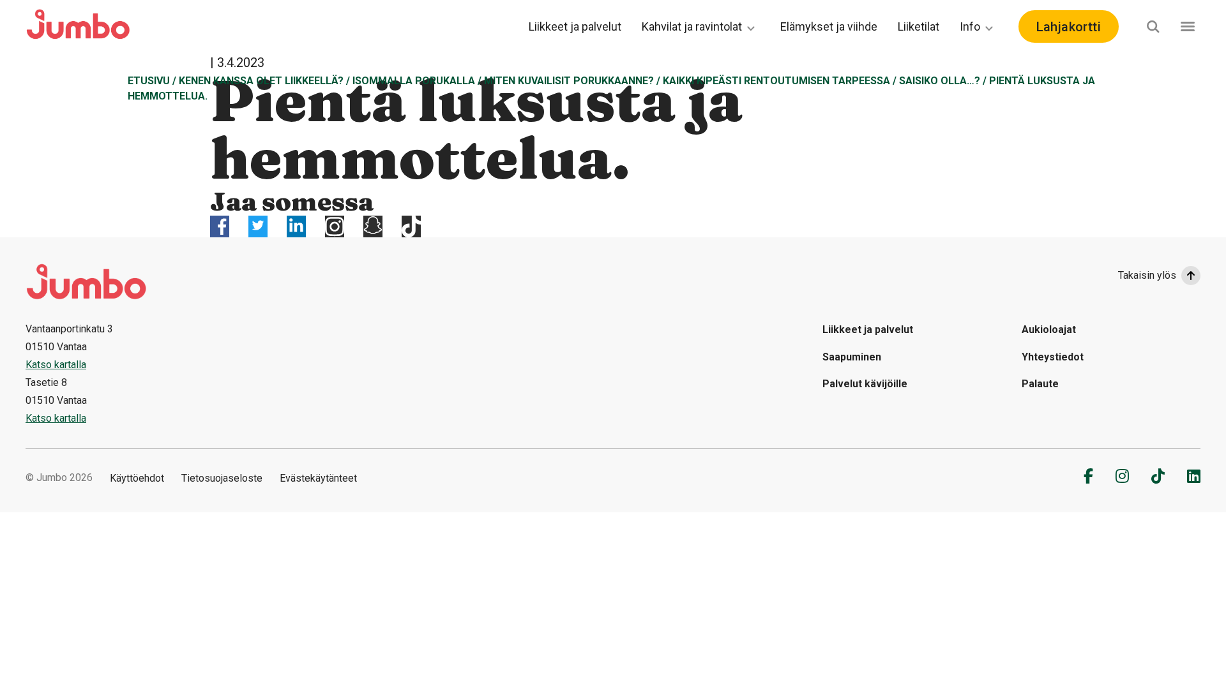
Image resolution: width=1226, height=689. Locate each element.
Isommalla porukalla (413, 81)
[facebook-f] (1088, 476)
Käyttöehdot (137, 478)
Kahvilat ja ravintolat (692, 26)
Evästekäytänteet (318, 478)
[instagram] (1122, 476)
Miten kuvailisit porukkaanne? (569, 81)
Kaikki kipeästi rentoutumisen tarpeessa (776, 81)
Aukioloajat (1049, 329)
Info (970, 26)
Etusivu (149, 81)
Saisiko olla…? (939, 81)
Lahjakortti (1068, 26)
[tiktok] (1158, 476)
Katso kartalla (56, 365)
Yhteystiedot (1053, 357)
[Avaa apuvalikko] (1187, 26)
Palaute (1040, 384)
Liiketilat (918, 26)
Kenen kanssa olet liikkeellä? (261, 81)
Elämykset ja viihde (828, 26)
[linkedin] (1193, 476)
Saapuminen (851, 357)
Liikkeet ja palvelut (575, 26)
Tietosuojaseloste (221, 478)
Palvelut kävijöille (864, 384)
